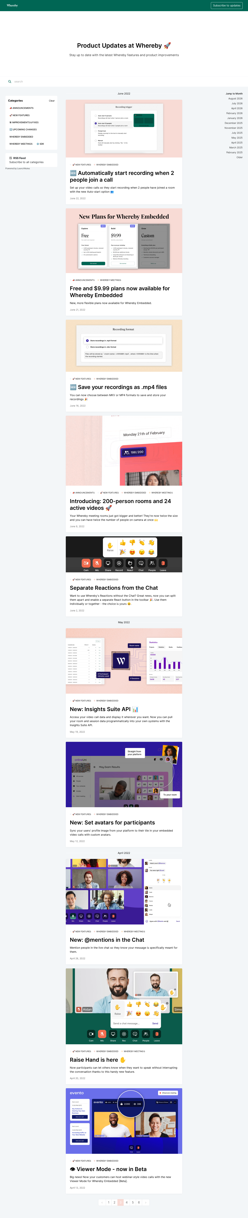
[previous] (102, 1202)
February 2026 (234, 113)
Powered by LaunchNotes (17, 168)
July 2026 (237, 103)
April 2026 (237, 108)
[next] (146, 1202)
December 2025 (234, 122)
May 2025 (237, 137)
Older (240, 157)
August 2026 (235, 98)
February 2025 (234, 152)
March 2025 (236, 147)
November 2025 (234, 127)
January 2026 (235, 118)
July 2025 (237, 132)
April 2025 (237, 142)
